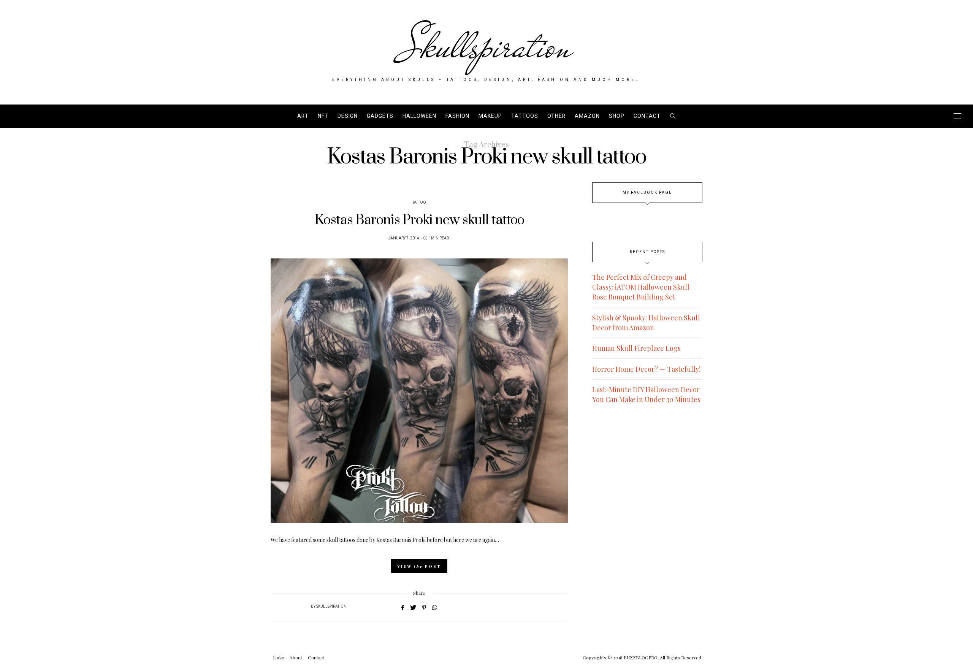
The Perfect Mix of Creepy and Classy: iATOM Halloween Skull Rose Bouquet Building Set (640, 286)
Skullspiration (487, 46)
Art (303, 116)
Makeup (490, 116)
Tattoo (419, 202)
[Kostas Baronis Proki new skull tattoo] (419, 390)
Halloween (419, 116)
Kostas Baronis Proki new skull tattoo (419, 220)
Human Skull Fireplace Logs (636, 348)
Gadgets (380, 116)
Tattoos (524, 116)
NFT (323, 116)
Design (348, 116)
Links (278, 657)
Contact (647, 116)
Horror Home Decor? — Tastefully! (646, 369)
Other (556, 116)
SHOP (616, 116)
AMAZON (587, 116)
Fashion (457, 116)
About (296, 657)
